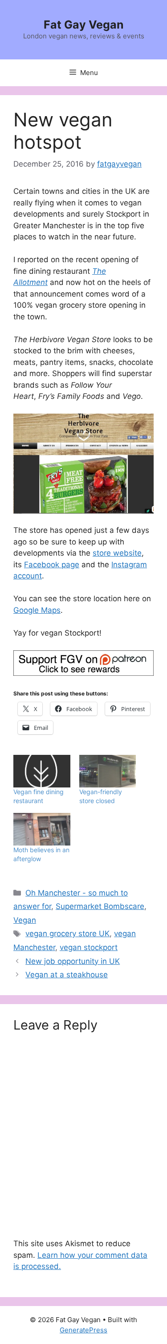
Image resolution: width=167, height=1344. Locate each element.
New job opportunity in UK (72, 961)
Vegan (24, 920)
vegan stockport (89, 947)
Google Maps (37, 610)
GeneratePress (83, 1330)
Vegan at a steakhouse (66, 974)
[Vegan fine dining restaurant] (41, 771)
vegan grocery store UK (67, 933)
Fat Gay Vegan (84, 24)
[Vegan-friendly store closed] (107, 771)
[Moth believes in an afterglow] (41, 829)
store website (117, 552)
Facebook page (51, 564)
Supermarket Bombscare (100, 906)
